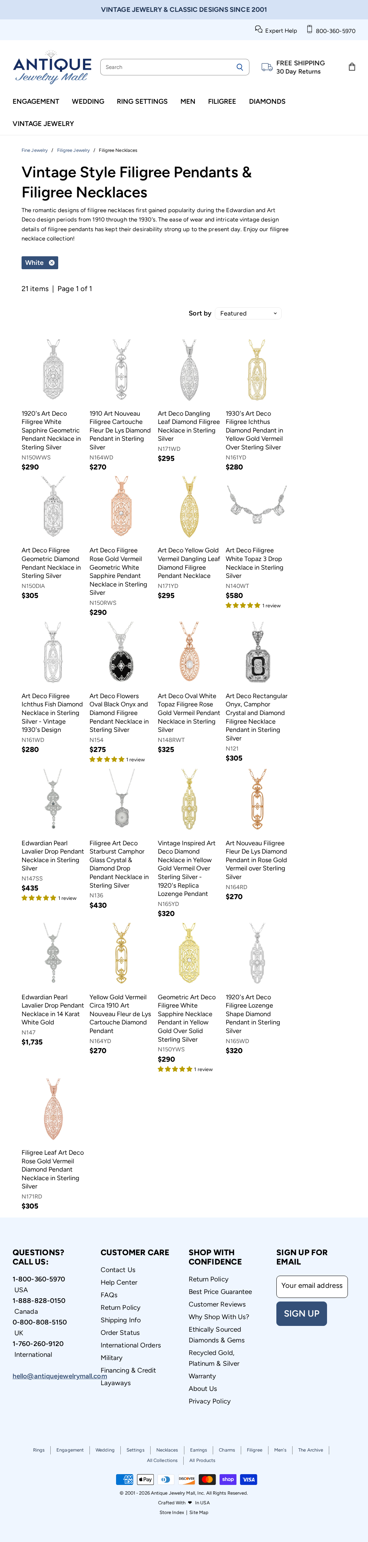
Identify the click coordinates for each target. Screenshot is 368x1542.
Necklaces (167, 1450)
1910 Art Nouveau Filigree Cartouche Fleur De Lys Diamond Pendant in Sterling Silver (120, 431)
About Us (203, 1388)
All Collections (162, 1460)
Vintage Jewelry (43, 124)
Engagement (36, 101)
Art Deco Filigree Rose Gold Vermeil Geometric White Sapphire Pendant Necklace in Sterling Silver (118, 571)
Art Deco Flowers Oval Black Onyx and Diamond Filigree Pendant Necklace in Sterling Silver (119, 713)
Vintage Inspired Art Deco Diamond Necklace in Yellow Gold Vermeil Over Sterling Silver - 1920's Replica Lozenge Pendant (187, 868)
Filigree (222, 101)
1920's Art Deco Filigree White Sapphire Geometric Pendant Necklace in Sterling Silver (51, 431)
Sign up (301, 1313)
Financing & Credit (128, 1370)
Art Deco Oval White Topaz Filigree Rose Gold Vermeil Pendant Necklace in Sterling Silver (189, 713)
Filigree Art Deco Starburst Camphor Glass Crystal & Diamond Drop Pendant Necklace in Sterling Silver (119, 864)
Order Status (120, 1332)
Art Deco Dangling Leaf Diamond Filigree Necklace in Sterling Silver (189, 426)
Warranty (202, 1376)
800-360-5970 (334, 31)
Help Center (119, 1282)
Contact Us (118, 1270)
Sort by (200, 313)
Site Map (198, 1512)
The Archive (310, 1450)
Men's (280, 1450)
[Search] (239, 67)
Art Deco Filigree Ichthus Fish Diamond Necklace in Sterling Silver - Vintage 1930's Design (52, 713)
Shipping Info (121, 1320)
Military (112, 1358)
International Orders (131, 1345)
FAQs (109, 1295)
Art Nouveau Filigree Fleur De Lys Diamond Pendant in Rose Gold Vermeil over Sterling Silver (256, 860)
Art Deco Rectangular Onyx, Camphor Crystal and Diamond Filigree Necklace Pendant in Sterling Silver (257, 717)
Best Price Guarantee (220, 1292)
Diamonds (267, 101)
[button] (244, 605)
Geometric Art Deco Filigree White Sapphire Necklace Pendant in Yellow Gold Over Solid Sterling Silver (187, 1018)
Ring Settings (142, 101)
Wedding (88, 101)
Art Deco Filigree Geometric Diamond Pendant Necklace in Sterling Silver (51, 563)
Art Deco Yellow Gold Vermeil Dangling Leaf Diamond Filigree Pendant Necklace (189, 563)
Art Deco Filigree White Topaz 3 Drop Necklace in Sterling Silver (255, 563)
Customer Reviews (217, 1304)
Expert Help (279, 30)
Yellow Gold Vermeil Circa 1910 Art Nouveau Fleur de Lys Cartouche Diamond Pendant (120, 1014)
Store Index (172, 1512)
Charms (227, 1450)
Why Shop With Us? (219, 1317)
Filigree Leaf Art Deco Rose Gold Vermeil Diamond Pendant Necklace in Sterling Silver (53, 1170)
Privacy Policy (210, 1401)
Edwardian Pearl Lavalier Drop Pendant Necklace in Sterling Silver (53, 856)
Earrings (198, 1450)
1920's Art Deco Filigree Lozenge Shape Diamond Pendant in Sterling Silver (253, 1014)
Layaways (116, 1383)
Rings (39, 1450)
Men (188, 101)
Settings (135, 1450)
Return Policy (121, 1307)
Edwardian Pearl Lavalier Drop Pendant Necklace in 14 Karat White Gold (53, 1010)
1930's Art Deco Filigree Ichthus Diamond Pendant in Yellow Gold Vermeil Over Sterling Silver (254, 431)
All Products (202, 1460)
